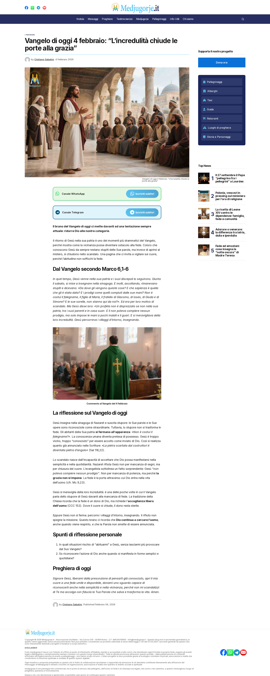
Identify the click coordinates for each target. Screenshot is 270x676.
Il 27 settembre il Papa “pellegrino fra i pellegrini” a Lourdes (230, 178)
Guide (210, 109)
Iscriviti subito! (145, 193)
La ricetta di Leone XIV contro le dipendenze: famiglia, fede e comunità (229, 214)
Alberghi (212, 91)
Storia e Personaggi (218, 136)
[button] (242, 19)
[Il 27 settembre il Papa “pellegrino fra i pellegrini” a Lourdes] (203, 178)
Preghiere (30, 35)
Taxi (209, 100)
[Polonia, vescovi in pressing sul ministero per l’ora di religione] (203, 196)
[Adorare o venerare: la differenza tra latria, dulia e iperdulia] (203, 232)
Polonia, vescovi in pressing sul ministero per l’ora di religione (230, 196)
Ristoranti (212, 118)
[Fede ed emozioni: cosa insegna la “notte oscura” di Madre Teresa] (203, 250)
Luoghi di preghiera (219, 127)
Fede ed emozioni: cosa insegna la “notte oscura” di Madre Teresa (227, 250)
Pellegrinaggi (214, 81)
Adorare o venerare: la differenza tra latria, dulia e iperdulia (230, 232)
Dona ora (221, 62)
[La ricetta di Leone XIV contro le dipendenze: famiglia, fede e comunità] (203, 213)
